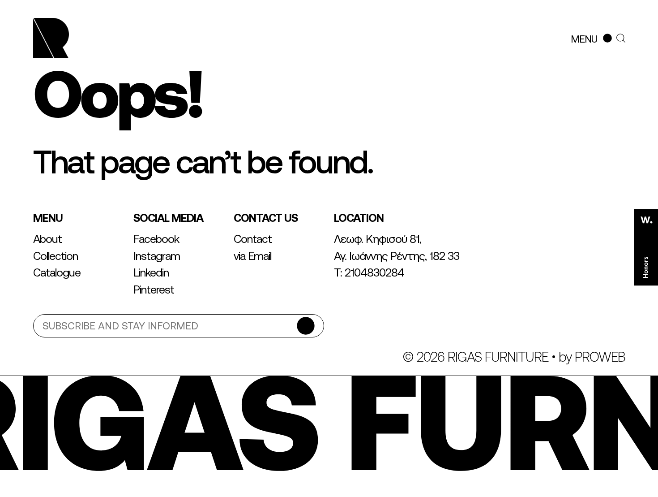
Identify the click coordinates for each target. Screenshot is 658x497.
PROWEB (600, 356)
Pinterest (153, 289)
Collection (55, 256)
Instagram (156, 256)
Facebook (156, 239)
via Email (252, 256)
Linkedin (151, 272)
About (47, 239)
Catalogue (57, 272)
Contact (253, 239)
